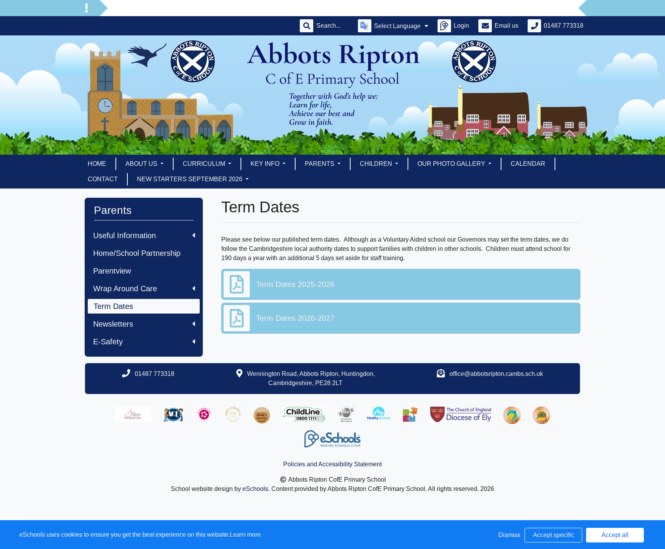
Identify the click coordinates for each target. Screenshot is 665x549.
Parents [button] (320, 163)
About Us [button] (142, 163)
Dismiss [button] (509, 535)
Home (97, 163)
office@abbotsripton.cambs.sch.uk (496, 373)
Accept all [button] (615, 535)
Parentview (112, 271)
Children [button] (377, 163)
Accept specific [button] (553, 535)
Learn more (245, 534)
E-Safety (108, 341)
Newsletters (113, 324)
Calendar (528, 163)
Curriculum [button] (205, 163)
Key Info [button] (266, 163)
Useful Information (124, 235)
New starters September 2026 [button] (190, 179)
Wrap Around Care (125, 288)
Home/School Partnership (136, 253)
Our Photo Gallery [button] (452, 163)
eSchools (255, 489)
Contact (103, 179)
